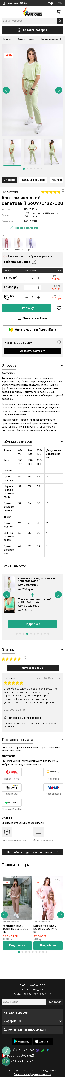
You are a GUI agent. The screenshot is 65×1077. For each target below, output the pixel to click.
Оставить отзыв (32, 667)
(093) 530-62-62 (20, 1061)
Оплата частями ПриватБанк (35, 329)
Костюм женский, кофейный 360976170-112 (16, 929)
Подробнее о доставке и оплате (30, 852)
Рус (59, 3)
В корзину (27, 308)
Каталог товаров (35, 30)
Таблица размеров (33, 179)
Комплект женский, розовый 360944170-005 (46, 929)
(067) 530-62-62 (20, 1050)
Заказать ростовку (32, 350)
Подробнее (33, 624)
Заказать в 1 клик (35, 318)
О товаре (9, 179)
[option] (12, 152)
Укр (50, 3)
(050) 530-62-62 (20, 1056)
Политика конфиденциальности (32, 1074)
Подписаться (54, 1002)
